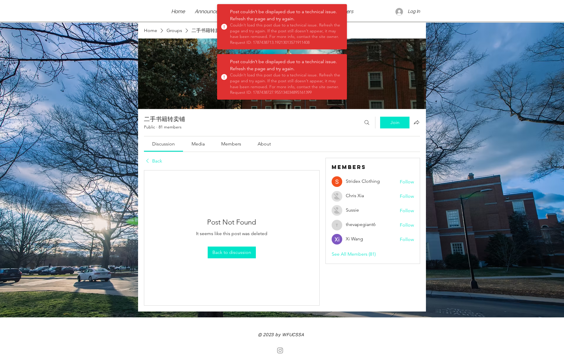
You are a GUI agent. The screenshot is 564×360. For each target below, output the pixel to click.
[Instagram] (280, 350)
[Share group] (416, 122)
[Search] (366, 122)
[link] (163, 144)
